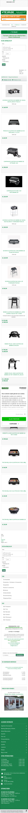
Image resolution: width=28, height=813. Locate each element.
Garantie (3, 734)
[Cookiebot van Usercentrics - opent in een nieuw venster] (19, 388)
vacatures (3, 747)
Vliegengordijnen (7, 598)
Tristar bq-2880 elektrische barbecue (14, 519)
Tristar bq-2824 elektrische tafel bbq (14, 462)
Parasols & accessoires (8, 587)
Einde (2, 541)
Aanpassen (13, 423)
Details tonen (19, 414)
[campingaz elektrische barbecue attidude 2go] (14, 158)
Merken (3, 749)
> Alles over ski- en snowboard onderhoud (14, 667)
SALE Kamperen (7, 606)
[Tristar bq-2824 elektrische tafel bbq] (14, 459)
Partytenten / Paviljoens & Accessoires (12, 582)
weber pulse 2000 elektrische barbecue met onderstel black (13, 374)
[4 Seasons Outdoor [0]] (13, 48)
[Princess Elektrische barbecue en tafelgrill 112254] (14, 127)
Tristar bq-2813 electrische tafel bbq (14, 491)
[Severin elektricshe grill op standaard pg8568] (14, 278)
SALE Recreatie (6, 612)
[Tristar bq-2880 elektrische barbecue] (14, 516)
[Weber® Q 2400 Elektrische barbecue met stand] (14, 430)
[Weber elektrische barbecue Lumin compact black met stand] (14, 308)
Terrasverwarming (7, 595)
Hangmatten (6, 585)
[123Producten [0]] (13, 47)
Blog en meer (4, 752)
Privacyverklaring (5, 739)
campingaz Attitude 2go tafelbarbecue (14, 191)
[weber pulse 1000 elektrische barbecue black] (14, 340)
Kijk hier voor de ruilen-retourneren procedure (14, 639)
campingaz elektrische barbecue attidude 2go (14, 162)
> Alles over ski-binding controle (14, 668)
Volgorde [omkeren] (13, 77)
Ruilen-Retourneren (5, 731)
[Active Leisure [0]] (13, 50)
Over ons (3, 736)
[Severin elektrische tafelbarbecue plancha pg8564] (14, 247)
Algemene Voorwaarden (6, 726)
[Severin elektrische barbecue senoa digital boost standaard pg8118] (14, 216)
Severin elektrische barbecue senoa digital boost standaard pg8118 (13, 220)
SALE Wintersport (7, 617)
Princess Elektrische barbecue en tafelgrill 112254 (14, 131)
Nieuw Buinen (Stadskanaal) (14, 643)
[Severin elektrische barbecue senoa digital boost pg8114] (14, 97)
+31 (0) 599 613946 (8, 781)
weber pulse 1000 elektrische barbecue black (14, 344)
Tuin (12, 24)
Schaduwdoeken (7, 593)
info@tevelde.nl (14, 645)
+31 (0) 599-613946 (14, 644)
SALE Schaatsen (6, 620)
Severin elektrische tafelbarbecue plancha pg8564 (14, 251)
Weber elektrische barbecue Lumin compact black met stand (14, 312)
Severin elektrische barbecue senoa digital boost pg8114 (13, 101)
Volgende (3, 539)
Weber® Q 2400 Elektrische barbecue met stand (13, 433)
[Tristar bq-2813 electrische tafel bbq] (14, 487)
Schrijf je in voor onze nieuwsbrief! (10, 653)
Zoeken (22, 19)
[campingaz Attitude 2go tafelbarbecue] (14, 187)
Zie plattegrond (7, 774)
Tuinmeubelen (6, 579)
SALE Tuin (5, 609)
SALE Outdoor (6, 614)
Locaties (3, 744)
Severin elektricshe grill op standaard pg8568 (14, 282)
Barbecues (17, 24)
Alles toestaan (14, 419)
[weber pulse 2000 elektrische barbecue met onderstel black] (14, 370)
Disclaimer (3, 742)
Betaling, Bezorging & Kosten (8, 728)
